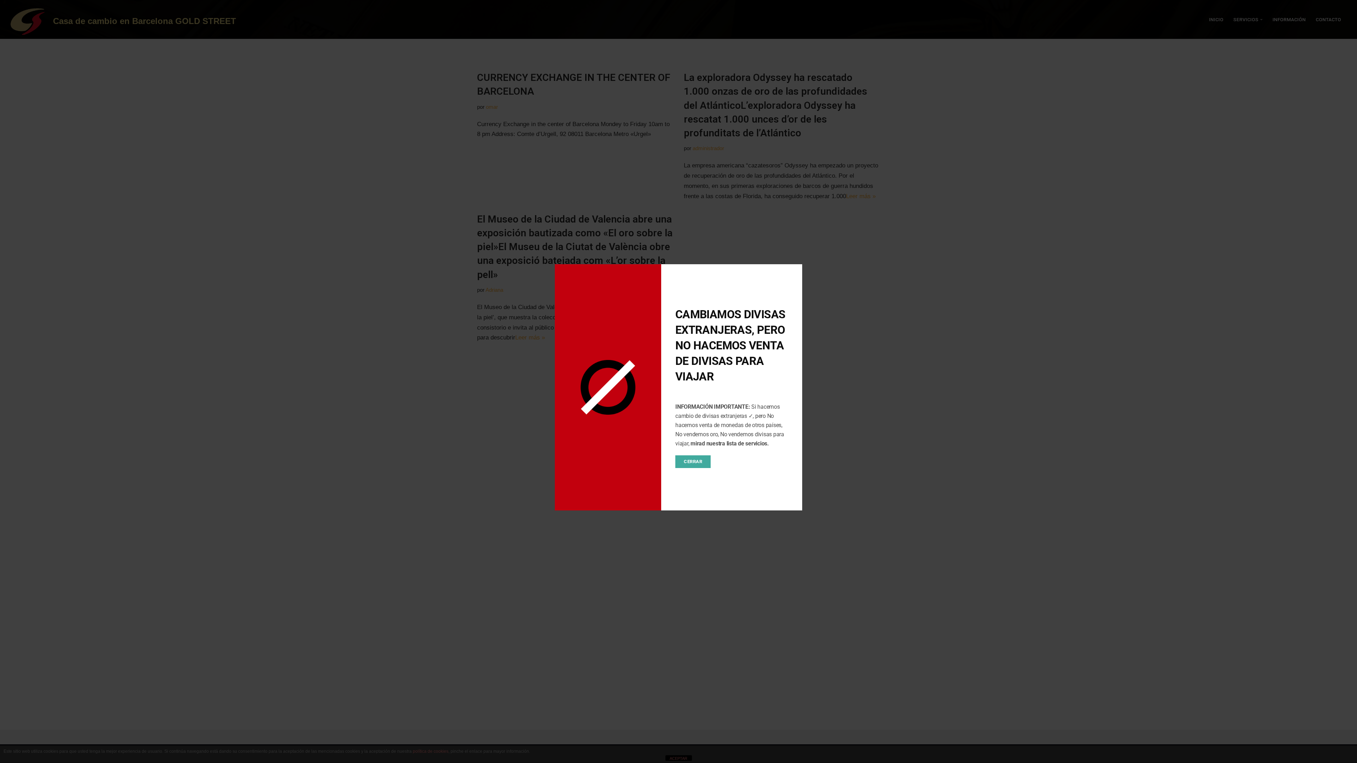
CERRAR (693, 461)
